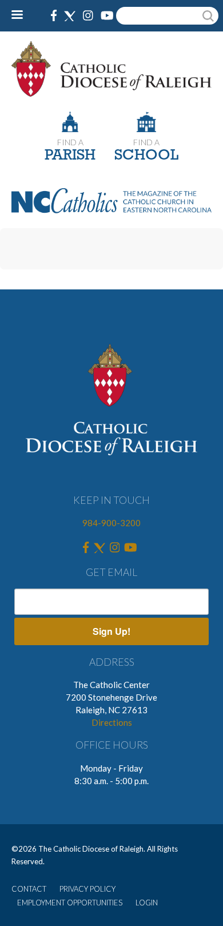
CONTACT (28, 888)
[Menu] (21, 16)
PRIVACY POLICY (87, 888)
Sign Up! (111, 631)
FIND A (70, 142)
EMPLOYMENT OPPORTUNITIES (69, 902)
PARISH (70, 156)
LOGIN (147, 902)
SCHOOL (146, 156)
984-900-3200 (111, 523)
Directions (111, 722)
